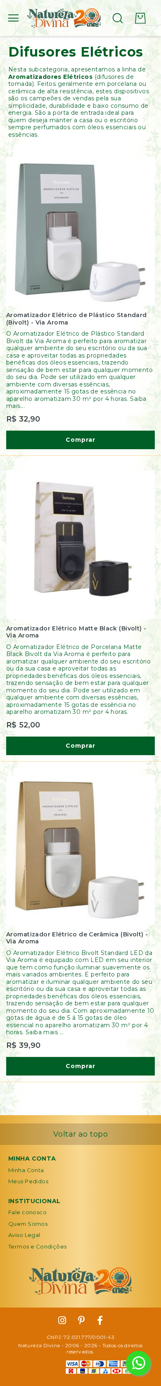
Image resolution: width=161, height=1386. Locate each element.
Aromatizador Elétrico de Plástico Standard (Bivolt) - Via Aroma (76, 319)
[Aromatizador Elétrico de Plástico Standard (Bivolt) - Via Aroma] (80, 231)
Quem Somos (27, 1223)
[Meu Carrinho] (140, 18)
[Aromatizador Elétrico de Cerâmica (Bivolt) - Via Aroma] (80, 850)
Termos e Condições (37, 1246)
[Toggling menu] (13, 17)
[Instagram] (62, 1321)
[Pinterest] (81, 1321)
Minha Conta (26, 1170)
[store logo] (64, 18)
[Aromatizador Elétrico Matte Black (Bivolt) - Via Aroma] (80, 544)
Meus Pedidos (28, 1181)
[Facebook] (100, 1321)
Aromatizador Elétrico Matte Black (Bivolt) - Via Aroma (76, 632)
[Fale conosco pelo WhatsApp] (138, 1363)
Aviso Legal (24, 1235)
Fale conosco (27, 1212)
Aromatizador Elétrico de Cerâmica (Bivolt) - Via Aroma (77, 938)
